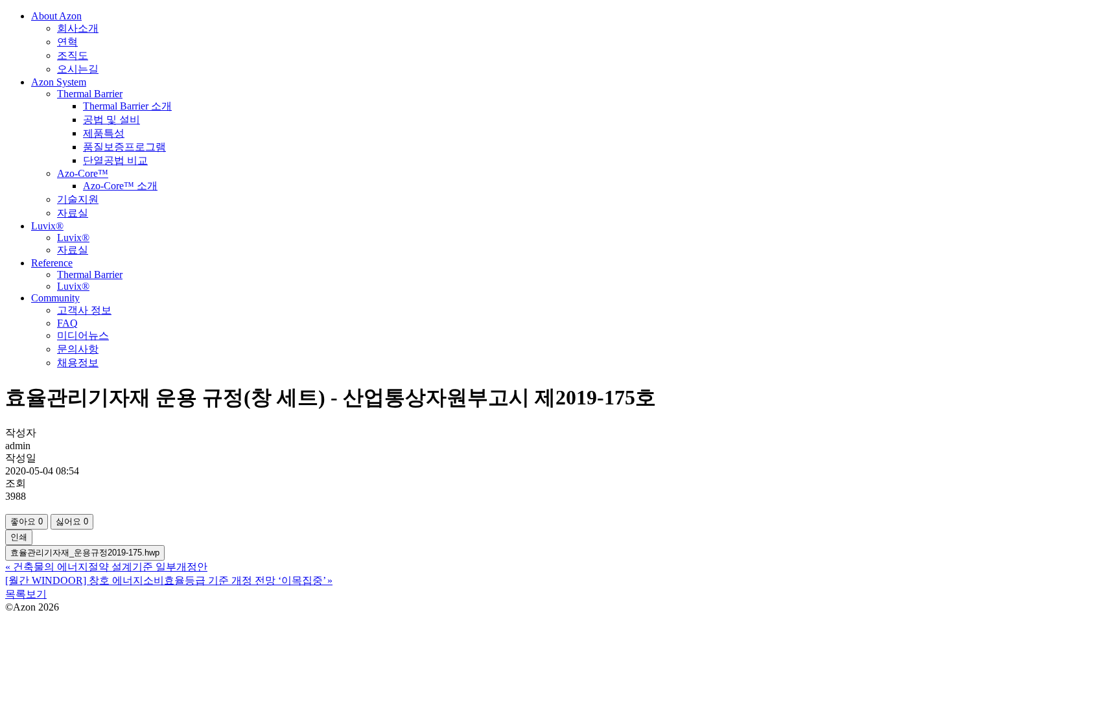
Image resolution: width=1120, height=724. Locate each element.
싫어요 (72, 521)
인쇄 (18, 537)
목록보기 (26, 594)
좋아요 (26, 521)
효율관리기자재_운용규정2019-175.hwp (84, 552)
